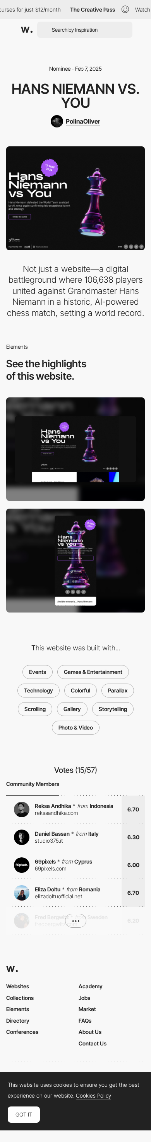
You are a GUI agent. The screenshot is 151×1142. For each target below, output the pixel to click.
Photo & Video (75, 727)
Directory (17, 1020)
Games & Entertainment (93, 672)
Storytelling (113, 709)
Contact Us (92, 1043)
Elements (17, 1009)
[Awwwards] (27, 30)
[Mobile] (75, 561)
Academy (91, 986)
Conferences (22, 1031)
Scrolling (35, 709)
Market (87, 1009)
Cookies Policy (93, 1095)
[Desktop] (75, 449)
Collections (20, 997)
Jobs (84, 997)
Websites (17, 986)
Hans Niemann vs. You (76, 95)
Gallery (72, 709)
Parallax (117, 690)
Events (37, 672)
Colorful (80, 690)
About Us (90, 1031)
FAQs (85, 1020)
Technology (38, 690)
